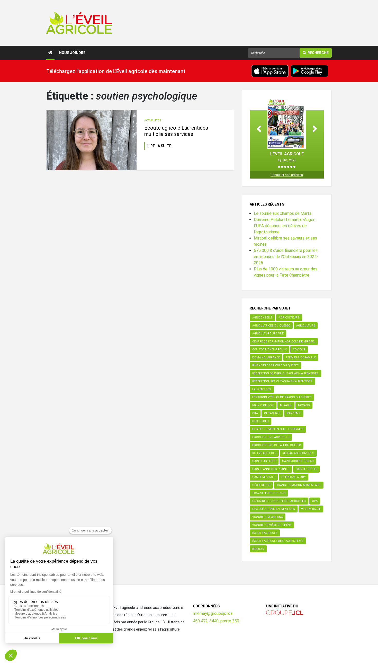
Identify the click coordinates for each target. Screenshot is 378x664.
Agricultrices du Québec (271, 325)
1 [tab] (279, 167)
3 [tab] (285, 167)
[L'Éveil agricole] (79, 23)
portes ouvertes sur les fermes (277, 429)
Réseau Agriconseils (298, 453)
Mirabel (286, 405)
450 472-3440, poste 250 (216, 620)
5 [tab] (291, 167)
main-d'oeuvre (263, 405)
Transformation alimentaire (298, 485)
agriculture (305, 325)
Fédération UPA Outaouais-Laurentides (282, 381)
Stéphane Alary (293, 477)
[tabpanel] (287, 130)
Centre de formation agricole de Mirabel (283, 341)
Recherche (318, 53)
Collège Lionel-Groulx (269, 349)
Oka (255, 413)
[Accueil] (50, 53)
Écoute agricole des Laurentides (277, 541)
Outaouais (272, 413)
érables (258, 549)
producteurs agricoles (271, 437)
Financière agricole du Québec (275, 365)
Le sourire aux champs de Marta (282, 213)
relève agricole (264, 453)
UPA (315, 501)
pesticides (260, 421)
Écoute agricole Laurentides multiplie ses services (176, 131)
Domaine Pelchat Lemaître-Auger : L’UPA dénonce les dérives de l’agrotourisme (285, 225)
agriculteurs (289, 317)
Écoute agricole (264, 533)
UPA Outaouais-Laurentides (273, 509)
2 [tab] (282, 167)
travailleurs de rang (268, 493)
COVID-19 (299, 349)
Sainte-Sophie (306, 469)
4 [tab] (288, 167)
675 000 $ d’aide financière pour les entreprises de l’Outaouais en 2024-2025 (286, 256)
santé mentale (263, 477)
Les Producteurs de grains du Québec (281, 397)
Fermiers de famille (301, 357)
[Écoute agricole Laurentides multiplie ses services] (92, 140)
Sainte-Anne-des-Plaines (271, 469)
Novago (304, 405)
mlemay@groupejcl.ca (212, 613)
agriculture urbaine (268, 333)
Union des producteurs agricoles (279, 501)
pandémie (294, 413)
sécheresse (261, 485)
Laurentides (261, 389)
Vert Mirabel (311, 509)
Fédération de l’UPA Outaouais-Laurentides (285, 373)
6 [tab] (294, 167)
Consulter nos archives (287, 175)
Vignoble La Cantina (267, 517)
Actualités (152, 120)
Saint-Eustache (264, 461)
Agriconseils (262, 317)
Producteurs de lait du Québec (276, 445)
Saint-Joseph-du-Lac (297, 461)
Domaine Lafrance (266, 357)
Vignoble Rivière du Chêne (271, 525)
